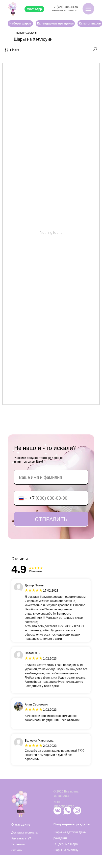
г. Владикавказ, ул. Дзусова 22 (63, 10)
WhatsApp (34, 9)
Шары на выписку (65, 850)
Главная (19, 32)
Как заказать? (21, 838)
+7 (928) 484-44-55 (65, 7)
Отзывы (17, 850)
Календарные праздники (55, 23)
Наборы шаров (20, 23)
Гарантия (18, 844)
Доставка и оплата (24, 832)
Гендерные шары (65, 844)
